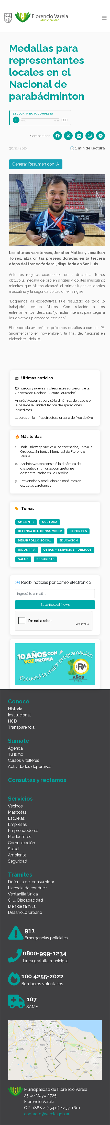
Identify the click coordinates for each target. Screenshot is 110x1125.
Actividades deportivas (29, 766)
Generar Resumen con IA (35, 164)
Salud (23, 559)
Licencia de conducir (27, 888)
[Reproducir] (16, 120)
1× (64, 120)
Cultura (49, 522)
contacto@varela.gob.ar (46, 1113)
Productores (19, 836)
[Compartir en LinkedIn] (79, 135)
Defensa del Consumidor (40, 531)
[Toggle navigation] (104, 18)
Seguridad (45, 559)
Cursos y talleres (23, 760)
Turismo (15, 754)
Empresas (17, 824)
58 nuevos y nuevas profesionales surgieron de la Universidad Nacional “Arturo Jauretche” (52, 390)
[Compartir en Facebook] (57, 135)
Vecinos (15, 806)
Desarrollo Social (35, 540)
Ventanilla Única (23, 894)
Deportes (78, 531)
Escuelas (16, 818)
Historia (15, 708)
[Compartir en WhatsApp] (89, 135)
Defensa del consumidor (31, 881)
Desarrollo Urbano (25, 912)
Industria (27, 549)
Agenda (15, 748)
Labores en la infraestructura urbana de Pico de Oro (54, 418)
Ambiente (26, 522)
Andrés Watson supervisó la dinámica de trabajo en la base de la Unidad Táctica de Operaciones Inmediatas (54, 405)
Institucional (19, 715)
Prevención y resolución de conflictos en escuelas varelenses (50, 483)
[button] (27, 210)
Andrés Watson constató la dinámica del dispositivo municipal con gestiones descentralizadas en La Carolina (51, 468)
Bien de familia (22, 906)
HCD (12, 721)
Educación (68, 540)
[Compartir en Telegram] (100, 135)
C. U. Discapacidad (25, 900)
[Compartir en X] (68, 135)
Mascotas (17, 812)
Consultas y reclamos (37, 780)
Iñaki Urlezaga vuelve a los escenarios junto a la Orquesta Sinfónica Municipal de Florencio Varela (56, 451)
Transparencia (21, 727)
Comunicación (21, 842)
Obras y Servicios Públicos (67, 549)
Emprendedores (23, 830)
